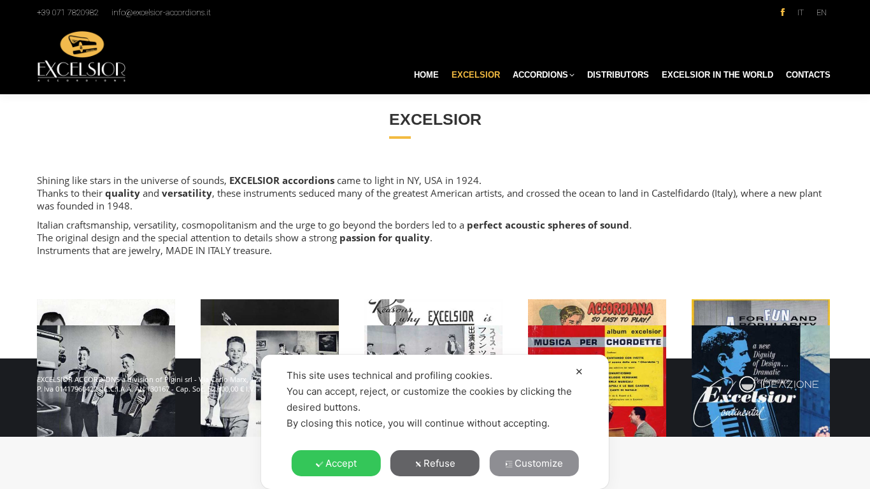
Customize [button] (539, 463)
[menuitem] (800, 12)
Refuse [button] (439, 463)
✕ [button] (579, 371)
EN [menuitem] (822, 12)
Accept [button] (341, 463)
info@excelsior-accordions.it (161, 12)
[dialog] (435, 422)
